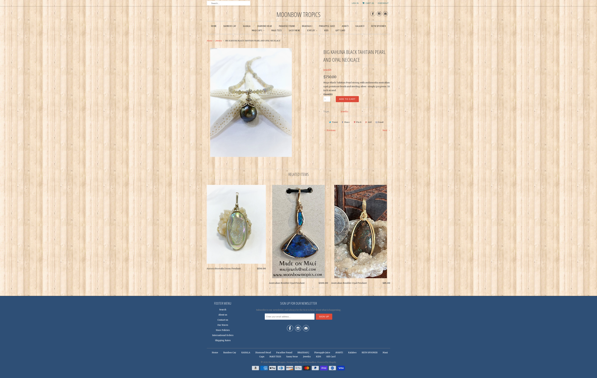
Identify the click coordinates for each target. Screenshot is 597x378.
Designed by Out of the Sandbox (301, 362)
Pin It (358, 122)
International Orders (222, 335)
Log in (355, 3)
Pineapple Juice (327, 26)
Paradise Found (287, 26)
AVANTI (345, 26)
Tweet (335, 122)
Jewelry (311, 30)
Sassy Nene (294, 30)
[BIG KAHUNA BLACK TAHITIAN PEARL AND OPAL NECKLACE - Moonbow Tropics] (251, 102)
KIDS (326, 30)
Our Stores (222, 325)
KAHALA (247, 26)
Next (385, 130)
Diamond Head (264, 26)
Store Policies (223, 330)
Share (347, 122)
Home (214, 26)
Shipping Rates (223, 340)
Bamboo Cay (230, 26)
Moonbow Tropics (299, 14)
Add (370, 122)
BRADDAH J (307, 26)
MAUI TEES (276, 30)
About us (222, 314)
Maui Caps (257, 30)
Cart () (369, 3)
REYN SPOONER (378, 26)
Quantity (328, 94)
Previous (331, 130)
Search (222, 309)
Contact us (222, 320)
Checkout (383, 3)
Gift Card (340, 30)
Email (380, 122)
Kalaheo (360, 26)
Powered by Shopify (326, 362)
